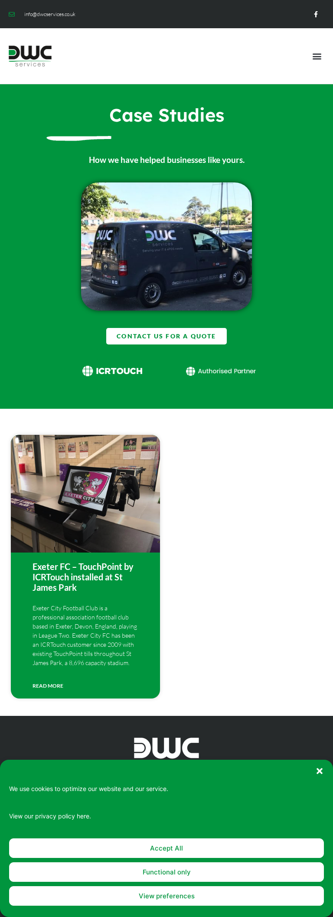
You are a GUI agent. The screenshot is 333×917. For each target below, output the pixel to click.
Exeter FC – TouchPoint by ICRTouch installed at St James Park (83, 577)
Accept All (166, 848)
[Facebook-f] (315, 14)
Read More (48, 685)
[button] (319, 771)
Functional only (167, 872)
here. (84, 816)
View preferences (167, 896)
